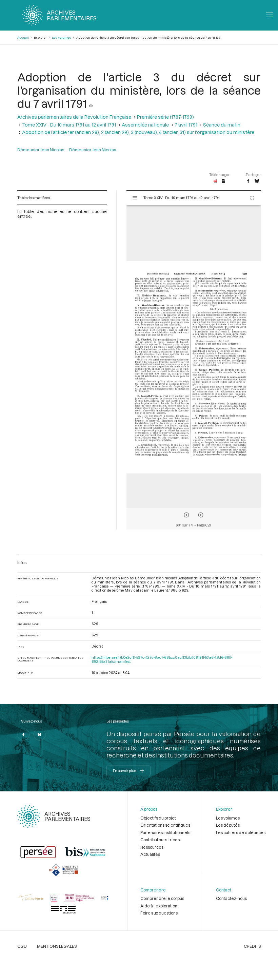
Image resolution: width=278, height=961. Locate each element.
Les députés (228, 825)
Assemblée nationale (145, 125)
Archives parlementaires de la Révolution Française (74, 117)
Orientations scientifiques (165, 825)
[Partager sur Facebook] (248, 181)
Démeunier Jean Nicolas (40, 149)
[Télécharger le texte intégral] (223, 181)
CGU (22, 946)
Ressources (151, 847)
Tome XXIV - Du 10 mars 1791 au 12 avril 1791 (69, 125)
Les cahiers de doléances (240, 832)
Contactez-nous (231, 898)
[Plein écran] (252, 198)
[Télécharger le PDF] (215, 181)
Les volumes (61, 37)
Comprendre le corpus (162, 898)
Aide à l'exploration (158, 905)
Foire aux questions (159, 912)
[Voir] (91, 103)
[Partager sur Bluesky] (257, 181)
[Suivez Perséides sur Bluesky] (40, 734)
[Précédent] (186, 515)
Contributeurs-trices (160, 839)
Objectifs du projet (158, 817)
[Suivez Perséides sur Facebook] (23, 734)
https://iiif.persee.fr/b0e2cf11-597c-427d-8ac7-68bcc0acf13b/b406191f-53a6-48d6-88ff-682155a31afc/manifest (162, 659)
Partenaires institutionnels (165, 832)
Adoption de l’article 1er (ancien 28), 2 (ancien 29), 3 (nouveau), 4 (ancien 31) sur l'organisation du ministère (138, 132)
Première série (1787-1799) (165, 117)
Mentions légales (57, 946)
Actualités (150, 854)
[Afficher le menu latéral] (135, 198)
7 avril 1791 (186, 125)
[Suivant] (201, 515)
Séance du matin (221, 125)
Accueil (23, 37)
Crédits (252, 946)
